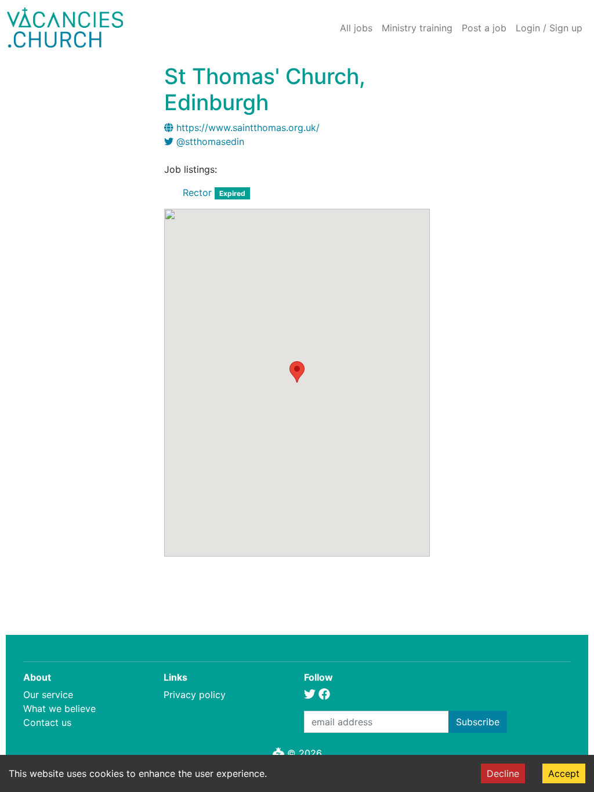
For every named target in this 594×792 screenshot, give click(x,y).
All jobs (356, 28)
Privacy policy (195, 694)
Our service (48, 694)
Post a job (484, 28)
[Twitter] (310, 694)
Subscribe (477, 722)
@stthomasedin (210, 141)
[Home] (65, 27)
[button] (297, 372)
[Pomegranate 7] (278, 753)
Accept (563, 773)
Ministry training (417, 28)
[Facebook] (324, 694)
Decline (503, 773)
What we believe (59, 708)
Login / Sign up (549, 28)
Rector (197, 192)
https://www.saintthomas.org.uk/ (248, 127)
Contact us (47, 722)
